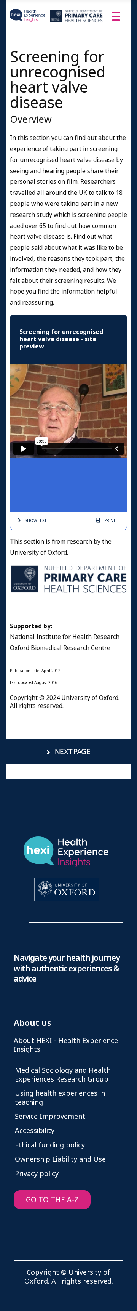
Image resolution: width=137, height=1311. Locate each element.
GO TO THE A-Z (52, 1200)
